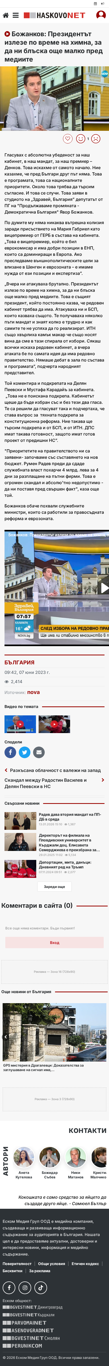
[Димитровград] (32, 1307)
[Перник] (22, 1346)
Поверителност (17, 1263)
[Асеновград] (28, 1330)
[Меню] (16, 15)
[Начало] (6, 15)
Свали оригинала (18, 72)
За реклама (39, 1270)
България (19, 662)
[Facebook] (9, 1287)
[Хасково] (54, 15)
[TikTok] (40, 1287)
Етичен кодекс (85, 1263)
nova (33, 692)
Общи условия (51, 1263)
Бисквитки (12, 1270)
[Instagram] (25, 1287)
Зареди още (54, 887)
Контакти (87, 1131)
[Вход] (101, 15)
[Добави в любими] (68, 138)
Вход (54, 942)
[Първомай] (24, 1323)
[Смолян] (31, 1338)
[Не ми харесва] (98, 138)
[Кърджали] (28, 1315)
